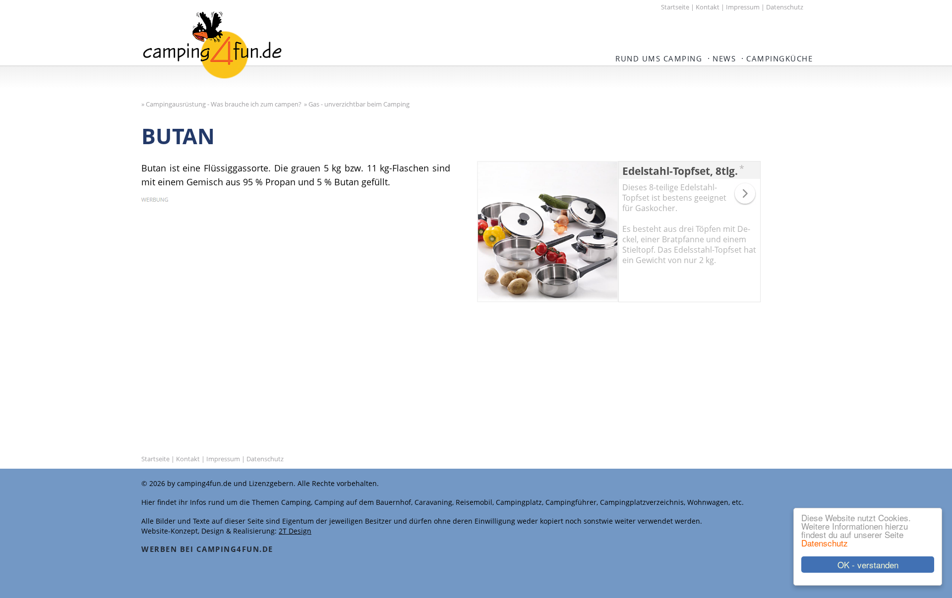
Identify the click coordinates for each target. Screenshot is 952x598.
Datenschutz (824, 543)
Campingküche (779, 58)
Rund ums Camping (658, 58)
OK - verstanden (867, 564)
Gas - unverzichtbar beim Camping (359, 104)
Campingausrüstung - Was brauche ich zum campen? (223, 104)
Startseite (675, 6)
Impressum (743, 6)
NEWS (724, 58)
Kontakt (707, 6)
